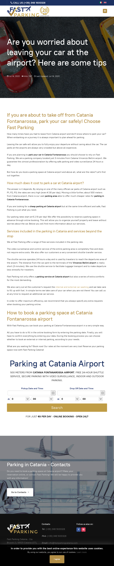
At (9, 399)
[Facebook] (78, 529)
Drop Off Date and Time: (82, 388)
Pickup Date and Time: (32, 388)
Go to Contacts (19, 492)
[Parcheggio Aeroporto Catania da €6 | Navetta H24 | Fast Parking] (28, 11)
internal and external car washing (72, 287)
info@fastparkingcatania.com (63, 542)
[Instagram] (83, 529)
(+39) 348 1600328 (34, 2)
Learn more (82, 552)
